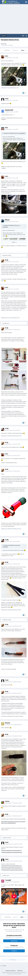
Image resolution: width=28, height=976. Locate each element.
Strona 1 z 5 (15, 50)
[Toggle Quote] (3, 133)
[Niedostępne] (14, 76)
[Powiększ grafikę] (6, 141)
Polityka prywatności (11, 970)
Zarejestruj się (14, 940)
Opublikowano (11, 57)
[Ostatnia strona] (26, 50)
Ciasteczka (20, 970)
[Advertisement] (14, 19)
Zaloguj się (14, 950)
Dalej (22, 50)
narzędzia (10, 45)
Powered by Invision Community (14, 973)
